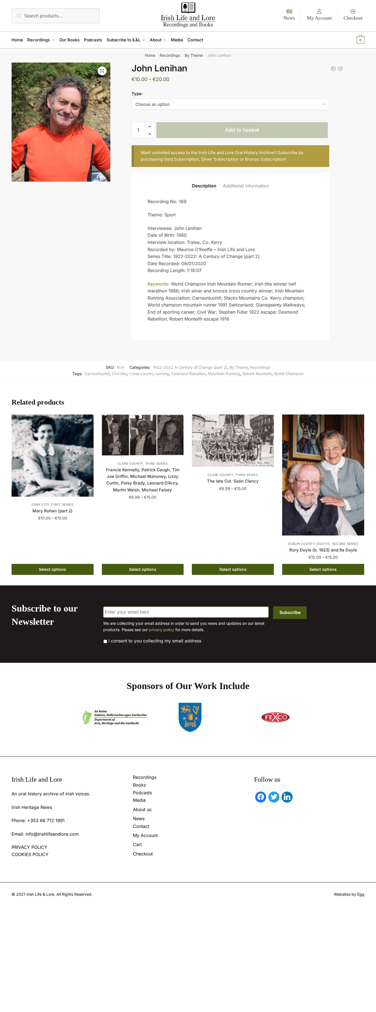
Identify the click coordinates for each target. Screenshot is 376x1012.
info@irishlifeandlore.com (52, 834)
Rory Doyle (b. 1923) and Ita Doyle (323, 550)
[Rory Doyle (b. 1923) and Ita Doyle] (323, 475)
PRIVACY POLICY (29, 847)
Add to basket (242, 130)
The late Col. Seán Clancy (233, 481)
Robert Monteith (257, 373)
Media (139, 800)
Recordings (170, 55)
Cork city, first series (52, 505)
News (289, 18)
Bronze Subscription (265, 159)
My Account (319, 18)
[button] (102, 70)
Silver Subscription (220, 159)
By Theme (194, 55)
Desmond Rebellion (188, 373)
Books (139, 785)
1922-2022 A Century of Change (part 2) (190, 367)
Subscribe (290, 612)
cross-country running (149, 373)
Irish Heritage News (32, 807)
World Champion (289, 373)
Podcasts (142, 792)
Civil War (119, 373)
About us (142, 809)
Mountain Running (224, 373)
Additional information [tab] (246, 186)
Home (150, 55)
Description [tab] (204, 186)
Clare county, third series (143, 463)
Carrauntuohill (97, 373)
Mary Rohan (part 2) (52, 510)
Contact (141, 826)
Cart (137, 844)
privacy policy (161, 629)
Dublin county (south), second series (323, 544)
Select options (52, 569)
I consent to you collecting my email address (154, 641)
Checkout (353, 18)
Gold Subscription (181, 159)
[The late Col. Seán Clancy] (233, 441)
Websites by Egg (349, 894)
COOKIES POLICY (30, 854)
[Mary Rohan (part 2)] (53, 456)
